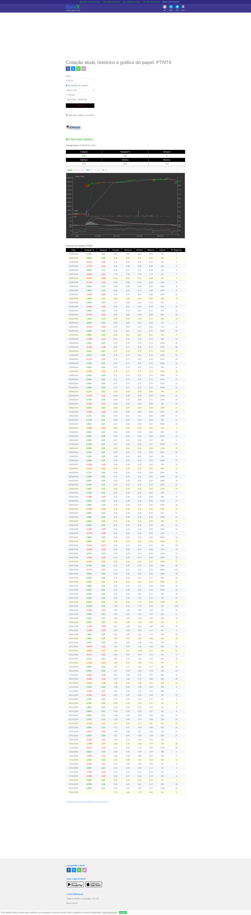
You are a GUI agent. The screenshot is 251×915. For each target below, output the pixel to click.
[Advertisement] (125, 36)
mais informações (110, 912)
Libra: (125, 2)
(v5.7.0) (95, 899)
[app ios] (93, 884)
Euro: (105, 2)
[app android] (75, 884)
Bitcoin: (145, 2)
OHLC (82, 170)
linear (76, 170)
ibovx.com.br (72, 903)
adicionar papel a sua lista (81, 115)
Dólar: (85, 2)
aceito (123, 912)
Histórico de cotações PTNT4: (79, 246)
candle (69, 170)
